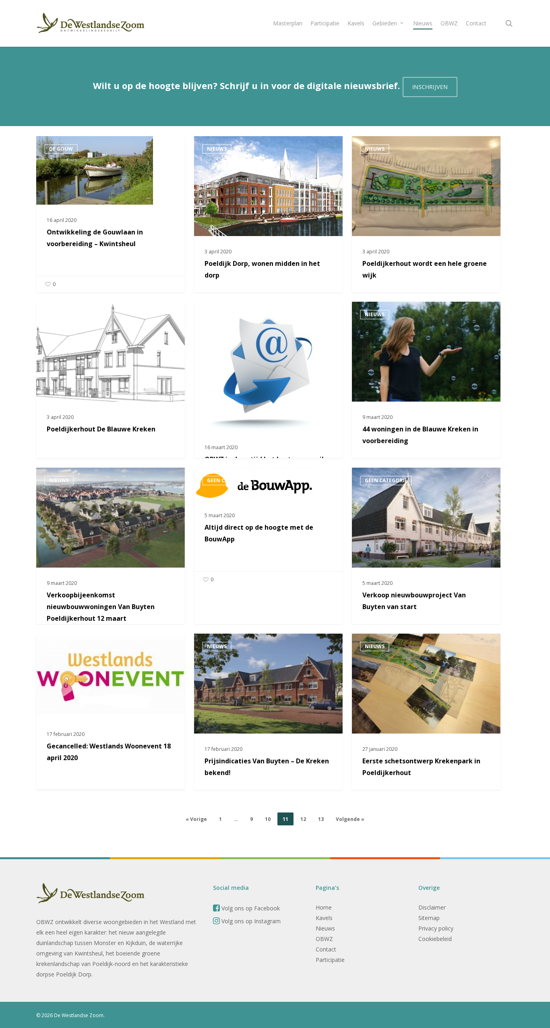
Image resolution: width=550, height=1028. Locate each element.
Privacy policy (435, 928)
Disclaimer (432, 907)
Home (324, 907)
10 (268, 819)
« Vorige (196, 819)
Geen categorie (228, 480)
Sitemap (429, 918)
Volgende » (350, 819)
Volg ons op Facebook (250, 908)
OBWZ (324, 939)
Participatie (330, 960)
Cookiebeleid (435, 939)
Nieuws (217, 148)
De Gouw (61, 148)
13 (321, 819)
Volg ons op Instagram (250, 921)
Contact (326, 949)
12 (303, 819)
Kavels (324, 918)
